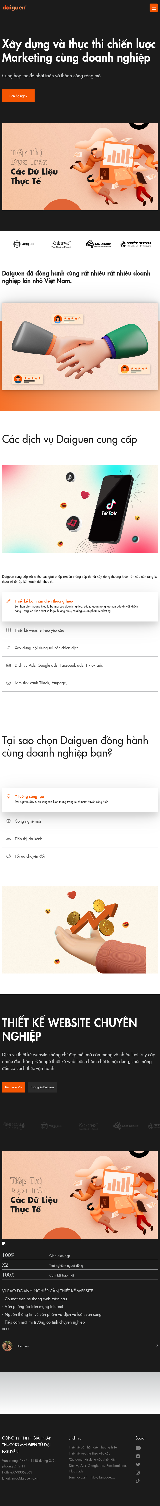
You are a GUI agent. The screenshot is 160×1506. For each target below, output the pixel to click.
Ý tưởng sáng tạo (29, 796)
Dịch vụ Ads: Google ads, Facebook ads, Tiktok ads (59, 665)
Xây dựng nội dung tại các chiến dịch (47, 647)
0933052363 (22, 1472)
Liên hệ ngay (18, 95)
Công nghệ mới (28, 821)
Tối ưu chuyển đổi (30, 856)
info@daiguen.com (25, 1478)
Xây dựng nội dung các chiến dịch (93, 1459)
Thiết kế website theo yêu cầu (39, 630)
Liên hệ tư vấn (13, 1087)
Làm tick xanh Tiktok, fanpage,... (43, 682)
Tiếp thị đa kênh (28, 838)
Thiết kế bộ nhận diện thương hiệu (44, 601)
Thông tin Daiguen (42, 1087)
